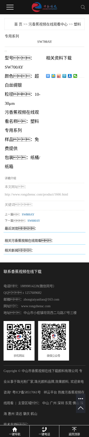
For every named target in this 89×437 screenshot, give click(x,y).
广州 (53, 403)
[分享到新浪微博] (59, 76)
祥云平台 (50, 392)
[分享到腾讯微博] (64, 76)
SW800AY (28, 214)
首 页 (18, 24)
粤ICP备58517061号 (26, 392)
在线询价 (59, 84)
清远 (18, 414)
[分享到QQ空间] (54, 76)
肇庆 (26, 414)
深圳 (60, 403)
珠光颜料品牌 (44, 381)
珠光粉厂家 (25, 381)
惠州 (11, 414)
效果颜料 (62, 381)
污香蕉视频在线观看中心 (48, 24)
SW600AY (34, 220)
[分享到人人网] (70, 76)
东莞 (68, 403)
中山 (45, 403)
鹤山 (34, 414)
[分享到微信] (75, 76)
